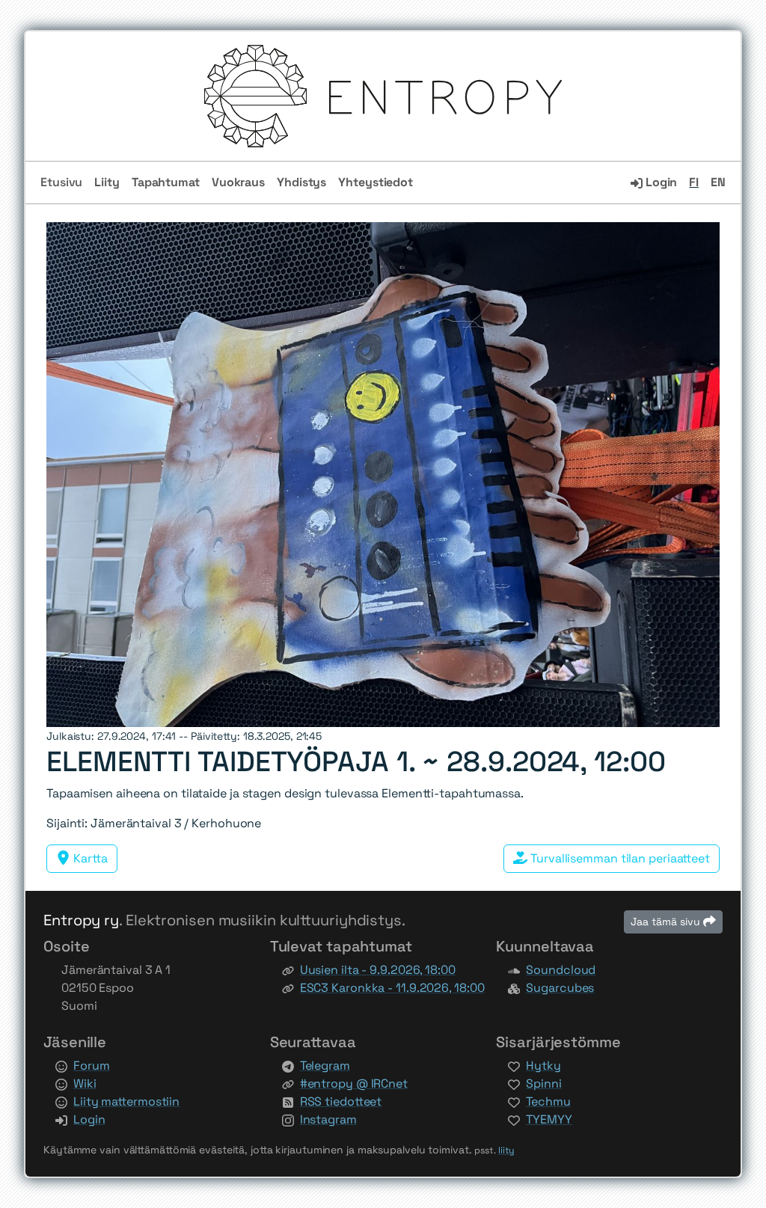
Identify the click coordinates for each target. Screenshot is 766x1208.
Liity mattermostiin (126, 1101)
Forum (91, 1065)
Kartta (88, 858)
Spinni (543, 1083)
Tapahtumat (166, 182)
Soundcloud (560, 970)
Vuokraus (238, 182)
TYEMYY (549, 1119)
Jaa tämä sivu (667, 921)
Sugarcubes (560, 988)
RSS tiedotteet (341, 1101)
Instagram (328, 1119)
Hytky (543, 1065)
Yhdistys (301, 182)
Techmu (548, 1101)
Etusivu (61, 182)
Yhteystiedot (375, 182)
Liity (107, 182)
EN (718, 182)
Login (660, 182)
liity (506, 1150)
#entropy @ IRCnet (354, 1083)
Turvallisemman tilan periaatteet (618, 858)
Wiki (84, 1083)
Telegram (325, 1065)
